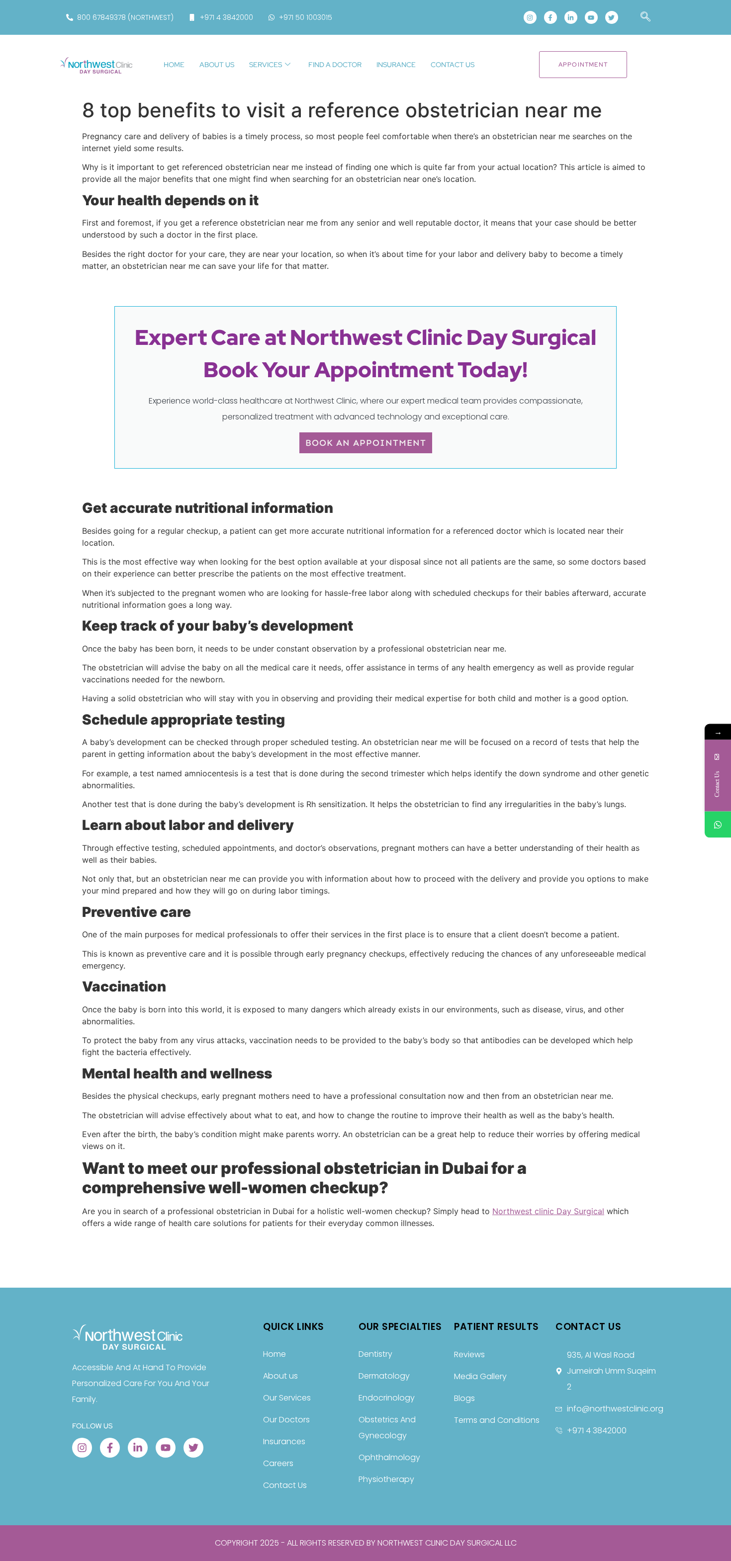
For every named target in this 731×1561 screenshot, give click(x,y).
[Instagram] (530, 17)
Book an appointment (365, 442)
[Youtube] (591, 17)
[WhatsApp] (718, 824)
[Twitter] (611, 17)
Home (174, 64)
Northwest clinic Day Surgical (548, 1211)
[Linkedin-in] (570, 17)
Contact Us (452, 64)
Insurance (396, 64)
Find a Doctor (335, 64)
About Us (216, 64)
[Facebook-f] (550, 17)
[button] (640, 17)
